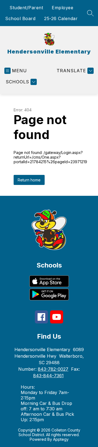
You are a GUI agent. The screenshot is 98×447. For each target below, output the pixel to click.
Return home (29, 180)
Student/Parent (26, 7)
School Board (20, 18)
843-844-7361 (48, 375)
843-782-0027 (53, 369)
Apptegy (61, 439)
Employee (62, 7)
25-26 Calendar (61, 18)
